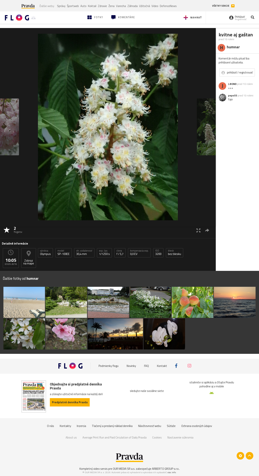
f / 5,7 (119, 252)
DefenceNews (168, 6)
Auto (83, 6)
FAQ (146, 365)
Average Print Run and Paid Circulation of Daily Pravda (114, 437)
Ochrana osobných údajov (196, 426)
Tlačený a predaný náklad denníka (112, 426)
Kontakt (162, 365)
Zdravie (102, 6)
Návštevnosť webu (149, 426)
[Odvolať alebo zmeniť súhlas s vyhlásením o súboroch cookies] (240, 456)
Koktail (92, 6)
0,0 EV (139, 252)
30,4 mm (84, 252)
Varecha (121, 6)
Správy (61, 6)
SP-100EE (63, 252)
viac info (171, 472)
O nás (50, 426)
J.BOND (232, 84)
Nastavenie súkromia (180, 437)
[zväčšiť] (198, 230)
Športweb (73, 6)
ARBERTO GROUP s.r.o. (165, 469)
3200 (158, 252)
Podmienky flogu (109, 365)
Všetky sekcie (221, 6)
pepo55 (232, 95)
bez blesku (174, 252)
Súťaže (171, 426)
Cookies (157, 437)
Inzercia (81, 426)
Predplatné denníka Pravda (70, 402)
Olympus (45, 252)
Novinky (131, 365)
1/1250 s (104, 252)
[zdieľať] (207, 230)
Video (154, 6)
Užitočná (144, 6)
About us (71, 437)
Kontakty (65, 426)
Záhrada (132, 6)
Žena (111, 6)
